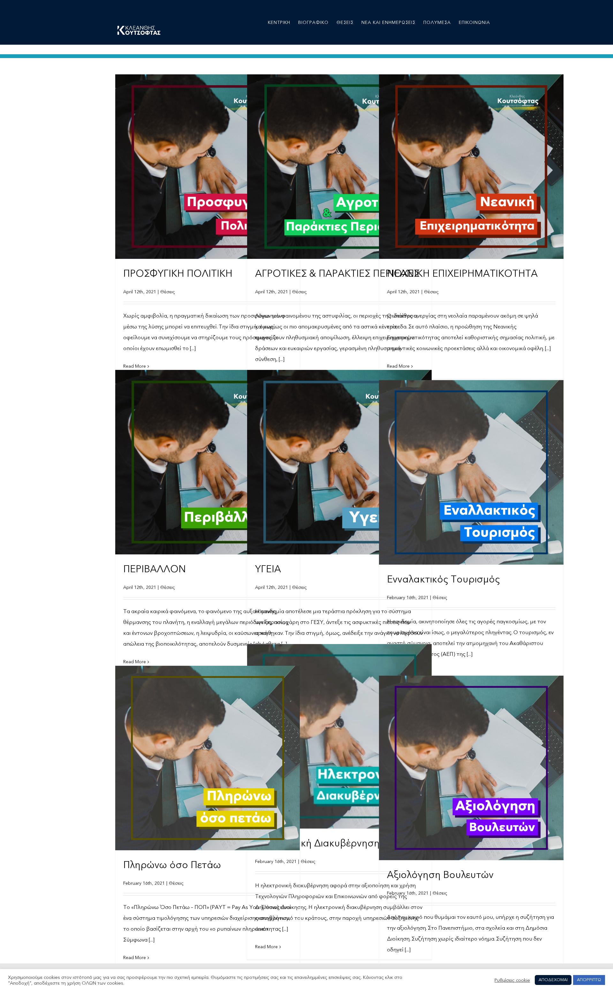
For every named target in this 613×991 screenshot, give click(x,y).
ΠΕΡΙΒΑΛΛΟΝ (154, 569)
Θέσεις (167, 292)
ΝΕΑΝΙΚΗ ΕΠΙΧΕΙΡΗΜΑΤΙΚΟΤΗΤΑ (462, 273)
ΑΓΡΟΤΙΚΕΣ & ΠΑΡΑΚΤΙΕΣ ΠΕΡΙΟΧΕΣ (337, 273)
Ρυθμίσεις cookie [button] (512, 980)
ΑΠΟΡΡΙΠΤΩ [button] (589, 980)
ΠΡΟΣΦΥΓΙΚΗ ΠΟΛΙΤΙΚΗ (177, 273)
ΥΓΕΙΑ (268, 569)
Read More (134, 958)
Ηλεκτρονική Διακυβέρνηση (317, 843)
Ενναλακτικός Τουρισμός (443, 579)
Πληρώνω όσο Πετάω (172, 865)
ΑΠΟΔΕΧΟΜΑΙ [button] (553, 980)
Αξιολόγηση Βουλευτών (440, 875)
